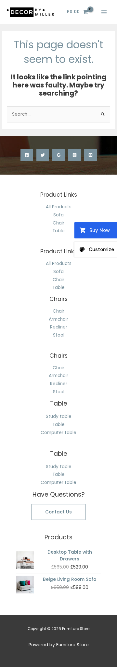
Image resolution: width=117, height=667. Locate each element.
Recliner (58, 327)
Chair (58, 223)
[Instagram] (74, 155)
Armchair (58, 319)
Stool (58, 335)
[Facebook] (26, 155)
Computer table (58, 433)
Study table (59, 416)
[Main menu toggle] (104, 12)
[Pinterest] (90, 155)
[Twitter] (42, 155)
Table (58, 231)
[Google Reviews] (58, 155)
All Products (59, 207)
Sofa (58, 215)
